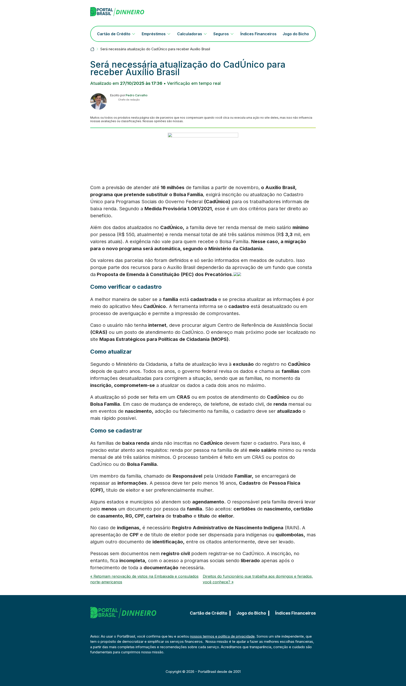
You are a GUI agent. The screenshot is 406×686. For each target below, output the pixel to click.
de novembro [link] (242, 187)
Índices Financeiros (258, 33)
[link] (282, 208)
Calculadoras (189, 33)
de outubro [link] (280, 260)
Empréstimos (154, 33)
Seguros (221, 33)
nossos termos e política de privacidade (222, 636)
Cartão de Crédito (113, 33)
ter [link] (282, 208)
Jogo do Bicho (296, 33)
